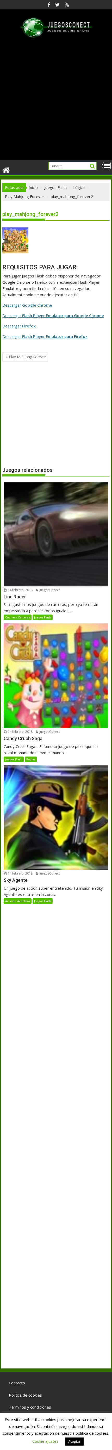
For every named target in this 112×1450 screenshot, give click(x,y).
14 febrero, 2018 (20, 590)
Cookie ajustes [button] (45, 1441)
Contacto (17, 1382)
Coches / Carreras (17, 617)
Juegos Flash (42, 617)
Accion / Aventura (17, 901)
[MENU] (107, 165)
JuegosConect (49, 590)
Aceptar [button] (74, 1441)
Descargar (27, 305)
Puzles (30, 759)
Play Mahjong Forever (27, 356)
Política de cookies (25, 1395)
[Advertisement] (56, 102)
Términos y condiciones (30, 1407)
